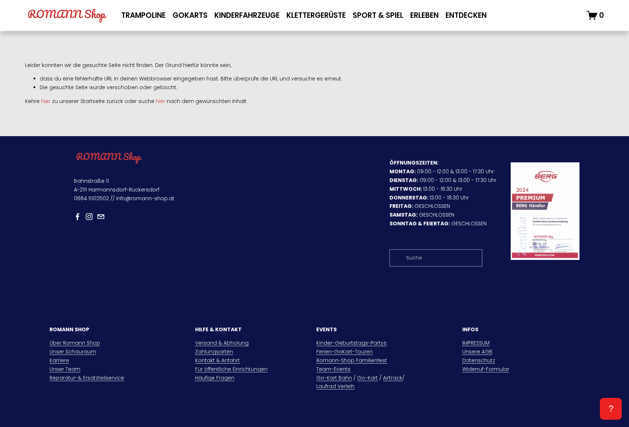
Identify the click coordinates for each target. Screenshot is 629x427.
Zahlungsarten (214, 351)
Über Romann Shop (75, 343)
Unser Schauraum (73, 351)
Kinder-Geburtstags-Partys (351, 343)
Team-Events (333, 369)
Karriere (59, 360)
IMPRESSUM (476, 343)
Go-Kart (367, 377)
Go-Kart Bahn (334, 377)
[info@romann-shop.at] (100, 216)
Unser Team (65, 369)
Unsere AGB (477, 351)
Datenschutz (478, 360)
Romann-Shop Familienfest (351, 360)
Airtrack (392, 377)
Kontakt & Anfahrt (217, 360)
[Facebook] (77, 216)
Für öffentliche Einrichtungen (231, 369)
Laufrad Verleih (335, 386)
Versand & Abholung (222, 343)
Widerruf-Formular (485, 369)
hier (46, 101)
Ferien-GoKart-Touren (344, 351)
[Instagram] (89, 216)
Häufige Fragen (214, 377)
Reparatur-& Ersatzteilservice (87, 377)
